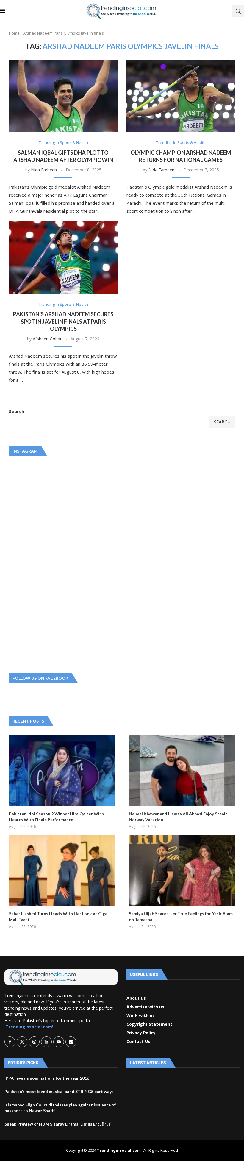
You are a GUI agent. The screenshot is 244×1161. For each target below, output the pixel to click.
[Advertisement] (53, 563)
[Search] (238, 11)
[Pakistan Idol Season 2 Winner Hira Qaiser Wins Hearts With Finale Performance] (62, 770)
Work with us (140, 1015)
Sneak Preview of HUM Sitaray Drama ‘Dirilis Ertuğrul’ (57, 1123)
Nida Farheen (44, 170)
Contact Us (138, 1041)
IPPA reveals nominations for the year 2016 (46, 1078)
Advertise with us (145, 1007)
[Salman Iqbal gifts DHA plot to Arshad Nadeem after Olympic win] (63, 96)
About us (136, 998)
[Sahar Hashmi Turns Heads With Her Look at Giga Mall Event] (62, 870)
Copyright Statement (149, 1024)
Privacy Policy (141, 1033)
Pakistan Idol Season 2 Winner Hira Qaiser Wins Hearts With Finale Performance (56, 816)
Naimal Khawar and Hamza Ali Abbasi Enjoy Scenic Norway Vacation (178, 816)
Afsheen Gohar (47, 339)
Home (14, 33)
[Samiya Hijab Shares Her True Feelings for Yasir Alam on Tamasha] (182, 870)
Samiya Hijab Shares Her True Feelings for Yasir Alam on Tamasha (181, 916)
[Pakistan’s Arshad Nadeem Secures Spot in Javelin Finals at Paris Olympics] (63, 257)
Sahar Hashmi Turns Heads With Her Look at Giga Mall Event (58, 916)
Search (16, 411)
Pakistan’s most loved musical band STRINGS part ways (59, 1091)
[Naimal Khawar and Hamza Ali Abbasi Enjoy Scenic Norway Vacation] (182, 770)
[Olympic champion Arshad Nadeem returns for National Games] (180, 96)
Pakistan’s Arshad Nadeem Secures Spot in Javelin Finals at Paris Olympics (63, 321)
